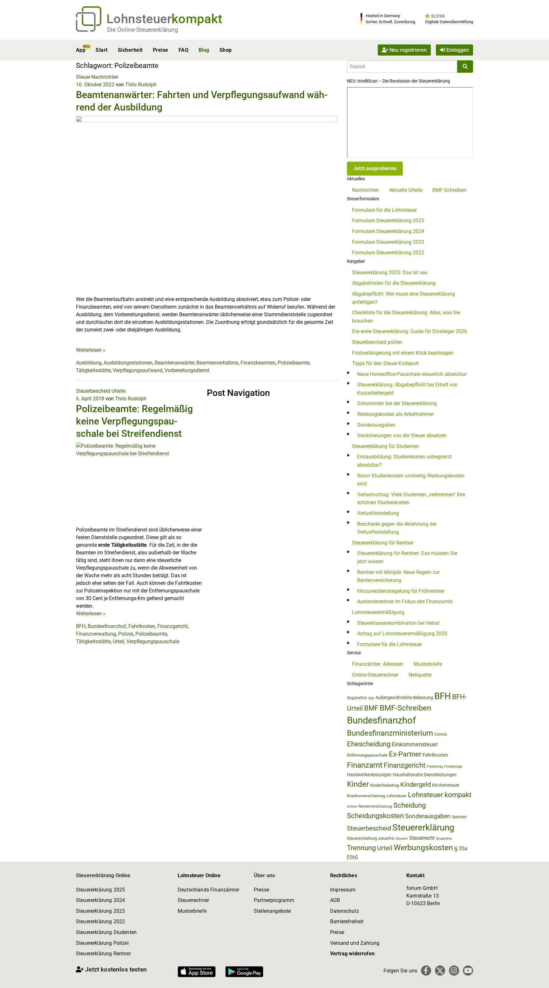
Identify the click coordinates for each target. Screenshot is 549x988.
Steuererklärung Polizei (102, 943)
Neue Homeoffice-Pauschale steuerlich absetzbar (412, 374)
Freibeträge (453, 766)
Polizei (125, 634)
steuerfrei (386, 838)
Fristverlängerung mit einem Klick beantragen (402, 353)
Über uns (264, 875)
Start (101, 50)
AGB (335, 900)
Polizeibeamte (293, 363)
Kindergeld (415, 784)
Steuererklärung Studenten (106, 932)
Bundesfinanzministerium (390, 733)
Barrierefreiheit (347, 921)
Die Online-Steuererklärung (142, 29)
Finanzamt (365, 765)
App (80, 50)
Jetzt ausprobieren (374, 168)
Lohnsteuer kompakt (439, 795)
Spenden (459, 817)
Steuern (402, 838)
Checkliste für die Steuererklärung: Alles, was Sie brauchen (406, 317)
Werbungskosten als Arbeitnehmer (395, 414)
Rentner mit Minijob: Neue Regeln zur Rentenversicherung (398, 576)
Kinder (358, 784)
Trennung (361, 848)
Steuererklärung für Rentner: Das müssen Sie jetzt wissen (407, 557)
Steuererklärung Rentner (103, 954)
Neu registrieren (407, 50)
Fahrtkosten (141, 626)
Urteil (118, 641)
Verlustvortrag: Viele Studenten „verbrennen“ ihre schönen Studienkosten (411, 498)
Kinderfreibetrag (384, 785)
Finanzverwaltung (96, 634)
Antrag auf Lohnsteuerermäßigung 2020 (402, 634)
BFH (80, 626)
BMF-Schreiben (449, 190)
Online (352, 806)
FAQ (183, 50)
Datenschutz (344, 911)
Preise (160, 50)
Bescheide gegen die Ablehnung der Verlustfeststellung (397, 528)
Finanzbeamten (258, 363)
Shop (226, 50)
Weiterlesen (90, 350)
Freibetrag (435, 766)
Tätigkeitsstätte (93, 370)
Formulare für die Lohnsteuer (384, 210)
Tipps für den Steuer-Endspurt (385, 363)
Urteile (118, 391)
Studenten (444, 839)
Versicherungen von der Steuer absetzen (402, 435)
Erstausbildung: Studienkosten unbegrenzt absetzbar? (404, 461)
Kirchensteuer (445, 785)
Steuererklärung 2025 (100, 890)
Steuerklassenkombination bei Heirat (398, 623)
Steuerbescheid (93, 391)
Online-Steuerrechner (375, 675)
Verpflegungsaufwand (137, 370)
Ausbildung (88, 363)
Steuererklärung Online (103, 875)
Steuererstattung (362, 838)
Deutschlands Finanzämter (208, 890)
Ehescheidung (368, 744)
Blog (204, 50)
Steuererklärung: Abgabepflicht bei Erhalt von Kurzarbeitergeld (407, 389)
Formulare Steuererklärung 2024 (388, 231)
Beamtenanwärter (174, 363)
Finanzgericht (172, 626)
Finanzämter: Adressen (377, 664)
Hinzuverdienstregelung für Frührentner (400, 591)
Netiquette (420, 675)
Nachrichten (365, 190)
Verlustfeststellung (378, 513)
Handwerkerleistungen (369, 775)
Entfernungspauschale (367, 755)
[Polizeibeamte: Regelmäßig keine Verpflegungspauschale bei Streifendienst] (139, 484)
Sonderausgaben (376, 425)
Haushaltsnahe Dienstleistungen (425, 774)
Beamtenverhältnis (217, 363)
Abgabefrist (357, 698)
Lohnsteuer (396, 795)
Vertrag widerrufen (352, 954)
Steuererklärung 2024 (100, 900)
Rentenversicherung (375, 806)
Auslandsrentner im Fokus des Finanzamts (405, 601)
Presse (261, 890)
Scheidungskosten (375, 816)
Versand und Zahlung (354, 943)
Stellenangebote (272, 911)
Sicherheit (130, 50)
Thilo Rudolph (141, 85)
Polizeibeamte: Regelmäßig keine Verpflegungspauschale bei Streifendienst (134, 421)
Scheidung (409, 805)
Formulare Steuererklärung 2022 (388, 253)
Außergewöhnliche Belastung (404, 697)
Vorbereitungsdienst (187, 370)
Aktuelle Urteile (405, 190)
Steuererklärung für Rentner (382, 543)
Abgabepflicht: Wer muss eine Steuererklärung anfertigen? (403, 298)
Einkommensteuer (415, 744)
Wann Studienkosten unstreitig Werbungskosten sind (410, 480)
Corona (440, 734)
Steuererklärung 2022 (100, 921)
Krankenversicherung (366, 795)
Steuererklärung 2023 (100, 911)
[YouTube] (468, 970)
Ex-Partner (405, 754)
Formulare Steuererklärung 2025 (388, 220)
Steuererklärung (423, 827)
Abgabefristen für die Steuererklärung (394, 283)
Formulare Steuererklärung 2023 (388, 242)
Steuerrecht (422, 838)
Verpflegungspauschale (152, 641)
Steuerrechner (193, 900)
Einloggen (457, 50)
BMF (371, 708)
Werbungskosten (423, 847)
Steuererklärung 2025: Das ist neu (390, 273)
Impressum (343, 890)
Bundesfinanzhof (107, 626)
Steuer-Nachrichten (97, 77)
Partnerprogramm (274, 900)
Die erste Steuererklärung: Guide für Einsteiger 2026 (409, 331)
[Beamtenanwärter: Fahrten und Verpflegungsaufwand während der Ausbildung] (206, 205)
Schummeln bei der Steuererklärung (397, 403)
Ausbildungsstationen (128, 363)
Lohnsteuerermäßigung (378, 612)
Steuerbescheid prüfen (377, 342)
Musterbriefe (428, 664)
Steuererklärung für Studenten (385, 446)
